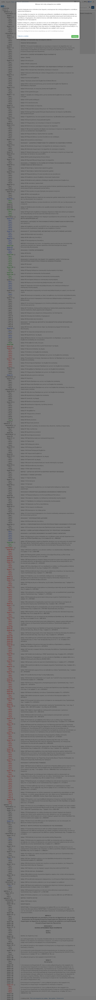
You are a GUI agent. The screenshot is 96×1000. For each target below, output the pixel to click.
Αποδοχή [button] (75, 36)
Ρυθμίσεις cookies (22, 36)
